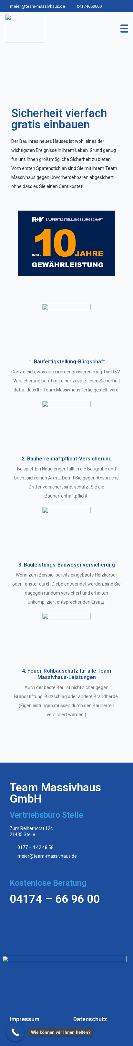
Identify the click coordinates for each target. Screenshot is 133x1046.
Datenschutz (90, 1019)
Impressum (24, 1019)
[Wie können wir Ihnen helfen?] (15, 1032)
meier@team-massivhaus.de (37, 6)
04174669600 (89, 6)
